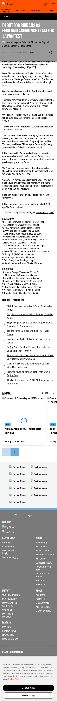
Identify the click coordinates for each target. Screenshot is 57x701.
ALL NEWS (45, 393)
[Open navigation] (53, 4)
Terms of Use (8, 656)
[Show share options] (50, 52)
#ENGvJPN (42, 203)
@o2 (4, 207)
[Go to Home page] (14, 4)
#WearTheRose (15, 207)
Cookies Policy (13, 679)
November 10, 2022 (45, 212)
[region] (28, 678)
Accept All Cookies (29, 688)
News (7, 16)
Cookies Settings (28, 695)
